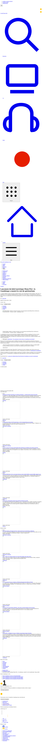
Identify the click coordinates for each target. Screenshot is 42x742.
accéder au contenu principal (7, 1)
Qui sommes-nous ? (6, 733)
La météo (6, 726)
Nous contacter (5, 734)
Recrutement (5, 740)
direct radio (6, 722)
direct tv (5, 720)
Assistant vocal (5, 738)
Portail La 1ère (5, 270)
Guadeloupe (5, 271)
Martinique (4, 273)
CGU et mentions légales (7, 731)
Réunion (4, 277)
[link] (11, 675)
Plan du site (5, 732)
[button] (7, 304)
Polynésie (4, 276)
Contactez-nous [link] (5, 701)
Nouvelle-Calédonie (6, 275)
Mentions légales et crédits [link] (7, 705)
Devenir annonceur (6, 739)
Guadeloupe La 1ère (6, 671)
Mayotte (4, 274)
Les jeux (6, 728)
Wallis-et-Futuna (5, 279)
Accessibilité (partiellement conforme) (9, 735)
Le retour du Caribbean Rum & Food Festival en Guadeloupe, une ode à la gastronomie (22, 356)
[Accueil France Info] (4, 715)
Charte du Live (5, 737)
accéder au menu (5, 2)
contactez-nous (5, 3)
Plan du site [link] (5, 702)
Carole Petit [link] (4, 298)
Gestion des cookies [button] (6, 704)
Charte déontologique (6, 736)
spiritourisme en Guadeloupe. (36, 350)
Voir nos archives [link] (6, 703)
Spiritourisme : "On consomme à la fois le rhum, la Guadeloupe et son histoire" (21, 339)
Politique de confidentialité (7, 730)
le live (5, 719)
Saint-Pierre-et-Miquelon (7, 278)
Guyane (4, 272)
